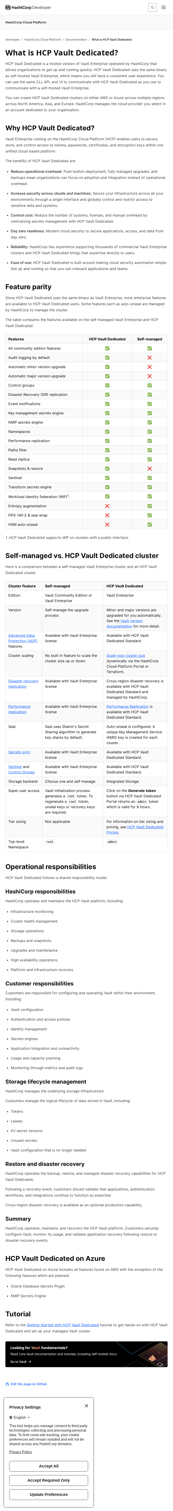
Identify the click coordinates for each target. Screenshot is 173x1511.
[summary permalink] (35, 1219)
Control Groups (21, 772)
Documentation (76, 39)
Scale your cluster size (126, 655)
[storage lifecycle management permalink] (90, 1082)
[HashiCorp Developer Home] (28, 7)
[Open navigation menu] (163, 7)
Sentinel (15, 766)
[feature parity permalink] (56, 287)
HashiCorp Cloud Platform (43, 39)
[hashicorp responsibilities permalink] (80, 892)
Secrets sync (19, 752)
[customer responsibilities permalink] (78, 984)
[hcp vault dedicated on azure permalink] (109, 1259)
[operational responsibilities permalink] (100, 867)
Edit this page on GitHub (29, 1384)
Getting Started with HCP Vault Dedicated (63, 1325)
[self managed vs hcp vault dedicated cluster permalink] (163, 556)
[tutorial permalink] (35, 1314)
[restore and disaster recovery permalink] (89, 1164)
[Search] (152, 7)
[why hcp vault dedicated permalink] (99, 128)
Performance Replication (128, 706)
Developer (12, 39)
